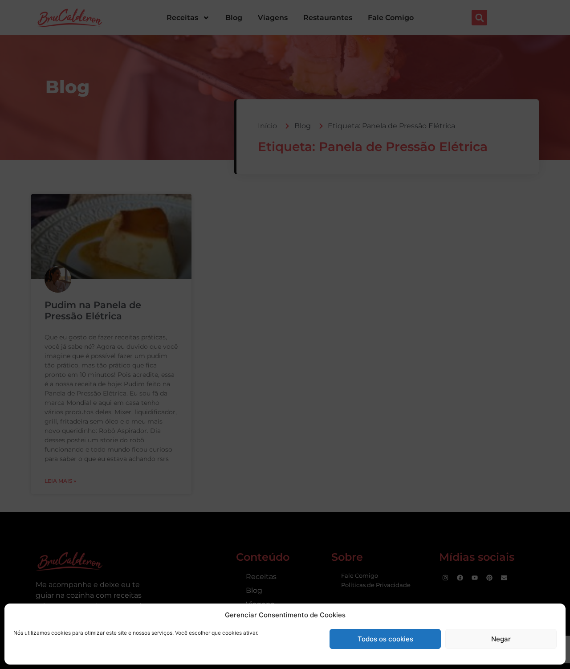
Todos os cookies (385, 639)
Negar (501, 639)
